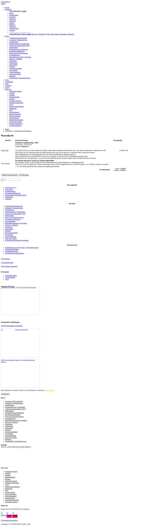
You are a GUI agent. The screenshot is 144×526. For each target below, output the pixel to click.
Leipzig (11, 23)
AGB (11, 105)
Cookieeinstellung (15, 125)
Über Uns (8, 89)
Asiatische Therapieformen (18, 40)
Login (7, 87)
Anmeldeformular (11, 275)
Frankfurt (12, 17)
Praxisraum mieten (15, 91)
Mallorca (12, 25)
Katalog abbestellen (15, 124)
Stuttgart (12, 30)
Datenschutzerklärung (16, 106)
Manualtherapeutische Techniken (20, 57)
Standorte (8, 9)
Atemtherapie (13, 42)
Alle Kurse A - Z (10, 187)
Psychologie (13, 70)
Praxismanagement (15, 68)
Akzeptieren (5, 394)
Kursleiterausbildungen (17, 51)
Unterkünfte (9, 82)
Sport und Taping (15, 74)
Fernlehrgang (13, 15)
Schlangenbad (14, 28)
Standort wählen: (6, 447)
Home (7, 7)
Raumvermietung (15, 114)
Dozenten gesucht (15, 101)
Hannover (12, 21)
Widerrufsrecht (14, 118)
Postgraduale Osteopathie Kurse (20, 78)
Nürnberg (12, 26)
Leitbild (11, 93)
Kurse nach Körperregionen (18, 53)
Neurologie (13, 61)
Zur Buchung (23, 175)
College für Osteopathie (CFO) (19, 46)
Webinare (12, 76)
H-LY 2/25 (4, 150)
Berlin (11, 13)
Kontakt (12, 95)
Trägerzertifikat (10, 277)
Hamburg (12, 19)
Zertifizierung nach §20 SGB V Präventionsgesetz (21, 247)
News (7, 80)
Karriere (12, 99)
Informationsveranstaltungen (18, 49)
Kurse (7, 36)
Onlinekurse (13, 63)
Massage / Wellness (15, 59)
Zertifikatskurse (10, 191)
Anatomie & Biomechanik (18, 38)
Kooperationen (14, 112)
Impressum (13, 108)
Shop (7, 84)
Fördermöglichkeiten (16, 120)
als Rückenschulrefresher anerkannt (17, 240)
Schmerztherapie (14, 72)
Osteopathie (13, 65)
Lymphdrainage (14, 55)
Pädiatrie (12, 66)
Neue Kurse (9, 189)
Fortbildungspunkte (11, 251)
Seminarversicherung (16, 103)
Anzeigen (8, 85)
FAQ (11, 110)
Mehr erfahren (50, 390)
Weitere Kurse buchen (9, 175)
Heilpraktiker (13, 47)
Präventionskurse (15, 116)
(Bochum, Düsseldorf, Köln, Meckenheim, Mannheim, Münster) (41, 34)
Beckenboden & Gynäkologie (19, 44)
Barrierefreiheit (14, 97)
